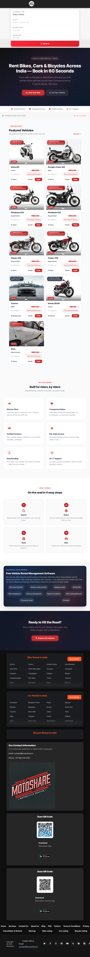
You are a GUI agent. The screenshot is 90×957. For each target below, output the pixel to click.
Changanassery (15, 678)
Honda (13, 170)
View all (76, 134)
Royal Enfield (15, 216)
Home (3, 926)
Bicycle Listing (81, 931)
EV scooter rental (27, 600)
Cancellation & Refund (12, 931)
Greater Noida (52, 664)
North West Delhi (34, 669)
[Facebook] (50, 943)
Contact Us (23, 926)
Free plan (66, 600)
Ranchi (52, 316)
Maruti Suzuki (15, 352)
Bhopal (67, 673)
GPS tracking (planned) (74, 594)
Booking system (59, 587)
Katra (15, 179)
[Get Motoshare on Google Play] (45, 856)
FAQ (49, 926)
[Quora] (73, 943)
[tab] (27, 163)
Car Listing (63, 931)
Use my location (81, 115)
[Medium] (84, 943)
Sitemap (32, 931)
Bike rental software (16, 587)
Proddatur (13, 702)
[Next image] (41, 151)
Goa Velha (31, 678)
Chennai (68, 678)
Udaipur (49, 673)
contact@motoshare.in (23, 753)
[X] (44, 943)
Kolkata (67, 716)
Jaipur (49, 712)
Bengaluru (32, 707)
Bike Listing (47, 931)
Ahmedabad (51, 721)
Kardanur (50, 669)
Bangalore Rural (34, 702)
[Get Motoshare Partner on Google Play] (45, 911)
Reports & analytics (53, 594)
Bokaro (67, 683)
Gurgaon (13, 673)
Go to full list (74, 659)
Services (12, 926)
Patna (15, 361)
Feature (57, 926)
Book (38, 179)
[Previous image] (12, 151)
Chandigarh (32, 673)
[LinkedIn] (62, 943)
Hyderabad (69, 721)
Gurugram (68, 669)
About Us (35, 926)
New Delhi (13, 669)
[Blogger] (79, 943)
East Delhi (31, 683)
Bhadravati (17, 316)
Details (30, 179)
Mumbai (13, 707)
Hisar (12, 716)
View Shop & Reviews (34, 174)
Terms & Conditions (71, 926)
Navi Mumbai (70, 664)
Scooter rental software (39, 587)
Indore (30, 664)
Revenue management (34, 594)
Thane (49, 678)
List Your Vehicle (58, 93)
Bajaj (49, 170)
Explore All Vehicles (46, 638)
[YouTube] (67, 943)
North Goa (68, 707)
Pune (12, 683)
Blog (43, 926)
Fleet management (14, 594)
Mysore (67, 702)
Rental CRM (77, 587)
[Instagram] (56, 943)
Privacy (86, 926)
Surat (12, 721)
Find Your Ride (34, 93)
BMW (13, 307)
